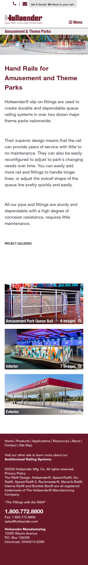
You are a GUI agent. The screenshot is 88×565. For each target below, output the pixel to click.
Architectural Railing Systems (28, 459)
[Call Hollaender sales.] (14, 3)
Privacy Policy (15, 473)
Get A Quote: (52, 4)
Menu (77, 22)
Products (23, 441)
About (76, 441)
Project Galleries (18, 243)
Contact (10, 445)
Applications (41, 441)
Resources (61, 441)
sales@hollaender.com (21, 521)
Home (9, 441)
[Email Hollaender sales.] (25, 3)
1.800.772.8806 (23, 517)
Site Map (25, 445)
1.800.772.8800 (24, 511)
